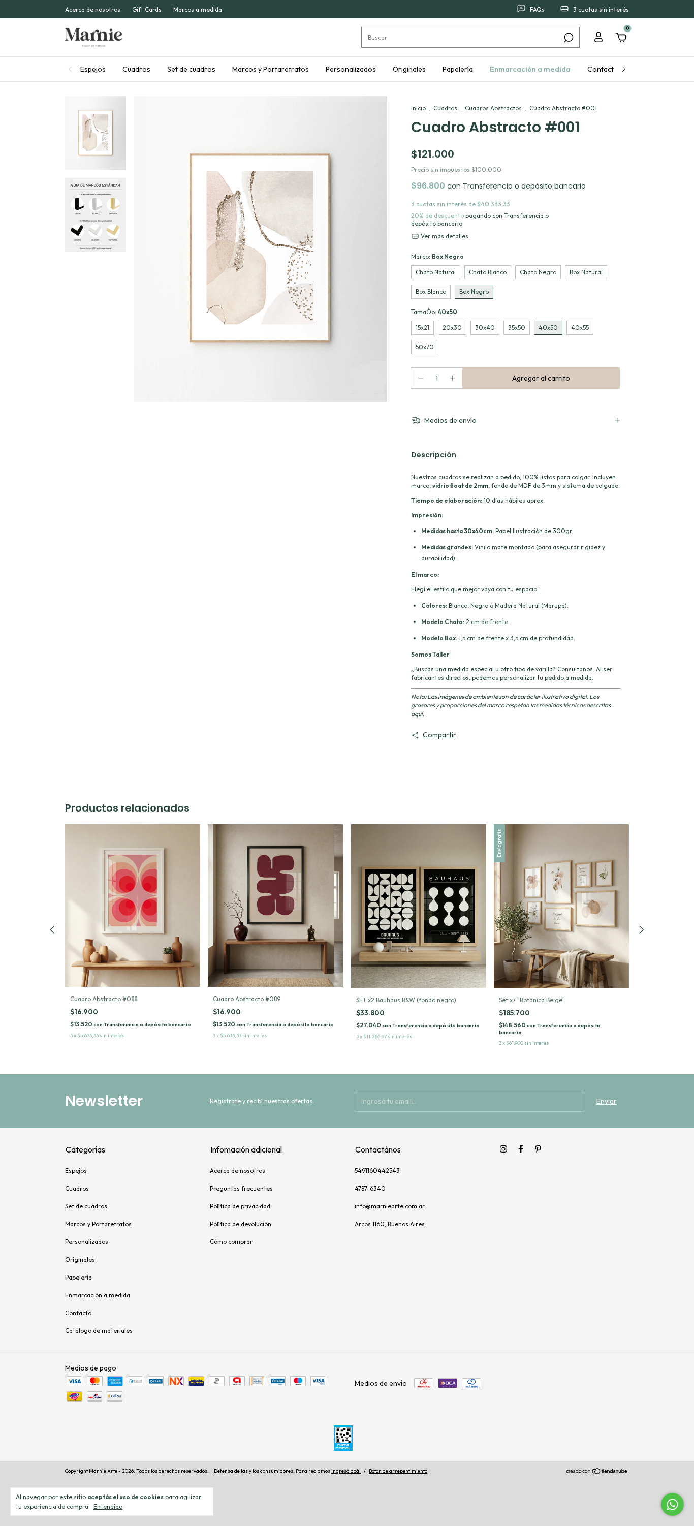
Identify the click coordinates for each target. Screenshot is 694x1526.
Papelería (458, 69)
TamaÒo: (434, 312)
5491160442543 (377, 1170)
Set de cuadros (191, 69)
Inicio (418, 108)
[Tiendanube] (597, 1472)
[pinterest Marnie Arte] (538, 1149)
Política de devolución (240, 1224)
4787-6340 (370, 1188)
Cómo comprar (231, 1241)
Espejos (93, 69)
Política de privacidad (240, 1206)
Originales (409, 69)
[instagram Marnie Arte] (503, 1149)
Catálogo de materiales (99, 1330)
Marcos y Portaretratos (270, 69)
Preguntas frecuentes (241, 1188)
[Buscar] (567, 37)
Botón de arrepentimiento (398, 1471)
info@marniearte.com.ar (390, 1206)
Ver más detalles (443, 236)
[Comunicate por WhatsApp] (672, 1504)
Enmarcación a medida (530, 69)
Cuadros (136, 69)
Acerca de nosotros (92, 9)
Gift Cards (147, 9)
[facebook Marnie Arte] (521, 1149)
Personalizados (351, 69)
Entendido (107, 1506)
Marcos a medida (197, 9)
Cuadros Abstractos (493, 108)
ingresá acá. (346, 1471)
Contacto (602, 69)
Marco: (437, 256)
